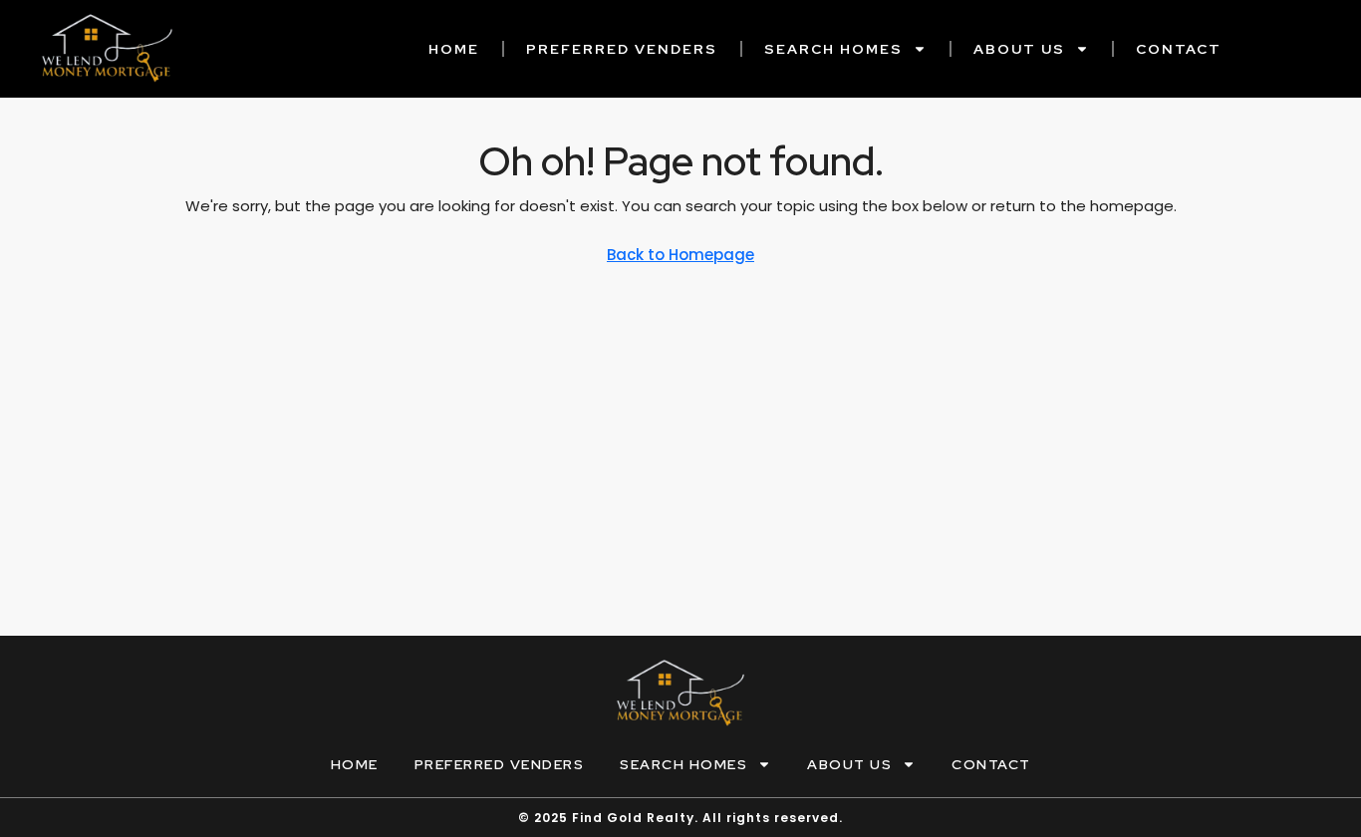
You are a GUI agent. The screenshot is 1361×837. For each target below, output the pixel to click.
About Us (1019, 49)
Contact (1179, 49)
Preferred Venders (621, 49)
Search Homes (833, 49)
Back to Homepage (680, 254)
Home (453, 49)
